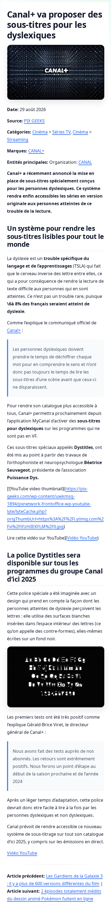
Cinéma (40, 132)
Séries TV (61, 132)
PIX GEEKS (34, 121)
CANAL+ (36, 151)
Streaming (17, 139)
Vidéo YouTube (82, 538)
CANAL (85, 162)
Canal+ (14, 330)
